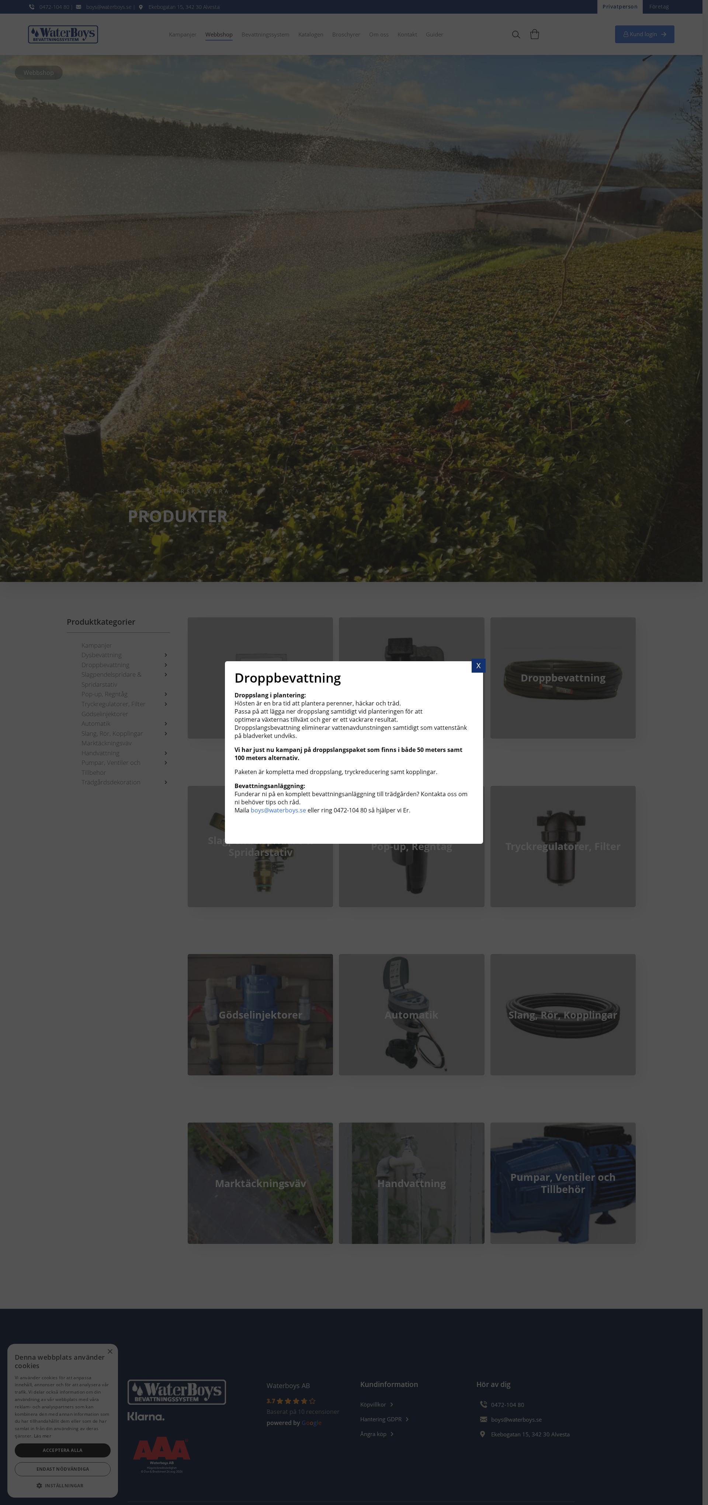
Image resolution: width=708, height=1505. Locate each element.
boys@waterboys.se (278, 810)
